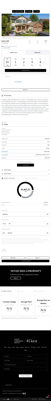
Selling (17, 347)
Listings (9, 347)
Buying (13, 347)
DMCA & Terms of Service (43, 399)
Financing (22, 347)
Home (5, 347)
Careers (38, 347)
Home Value (27, 347)
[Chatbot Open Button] (47, 397)
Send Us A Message (25, 375)
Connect (25, 350)
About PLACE (44, 347)
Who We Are (33, 347)
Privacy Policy (34, 399)
